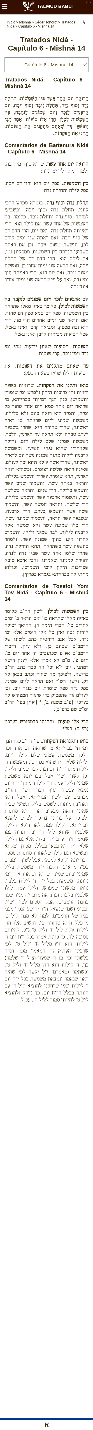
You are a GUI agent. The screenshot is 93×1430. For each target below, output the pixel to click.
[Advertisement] (49, 1022)
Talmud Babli (55, 6)
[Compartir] (83, 22)
